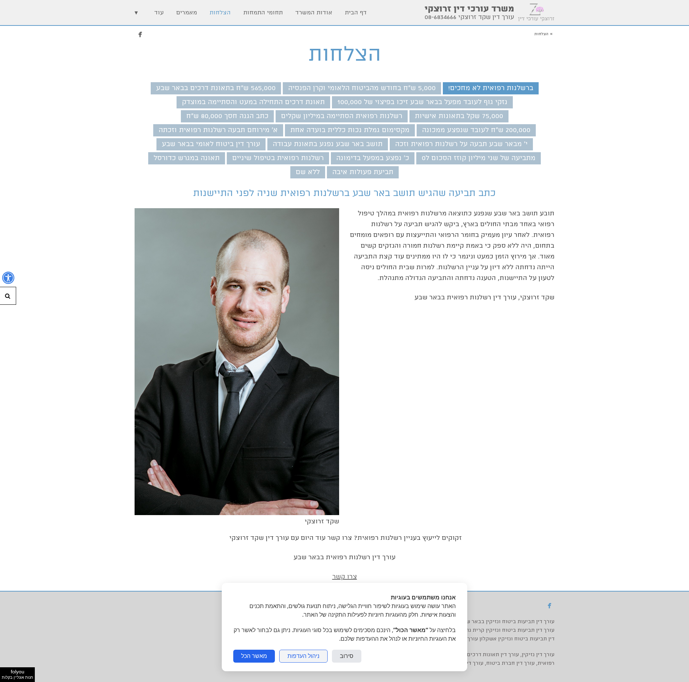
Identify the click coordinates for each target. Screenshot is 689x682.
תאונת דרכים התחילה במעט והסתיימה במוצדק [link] (253, 102)
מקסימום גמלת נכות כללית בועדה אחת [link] (349, 130)
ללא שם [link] (308, 172)
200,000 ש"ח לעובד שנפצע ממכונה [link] (476, 130)
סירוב (346, 656)
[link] (536, 13)
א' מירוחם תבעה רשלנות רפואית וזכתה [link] (218, 130)
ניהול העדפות (303, 656)
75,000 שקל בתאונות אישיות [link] (459, 116)
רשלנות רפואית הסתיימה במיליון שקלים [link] (341, 116)
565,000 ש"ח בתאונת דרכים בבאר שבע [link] (216, 88)
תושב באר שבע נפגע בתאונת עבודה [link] (328, 144)
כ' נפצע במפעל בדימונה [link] (372, 158)
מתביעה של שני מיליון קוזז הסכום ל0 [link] (478, 158)
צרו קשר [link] (344, 577)
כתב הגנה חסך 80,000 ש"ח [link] (227, 116)
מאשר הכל (254, 656)
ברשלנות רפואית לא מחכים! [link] (490, 88)
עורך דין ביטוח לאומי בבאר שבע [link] (211, 144)
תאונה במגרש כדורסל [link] (187, 158)
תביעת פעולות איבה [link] (362, 172)
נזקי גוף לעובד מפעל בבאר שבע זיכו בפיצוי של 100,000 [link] (422, 102)
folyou (17, 674)
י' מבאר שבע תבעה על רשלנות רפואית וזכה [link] (461, 144)
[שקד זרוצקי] (237, 513)
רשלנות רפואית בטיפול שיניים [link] (278, 158)
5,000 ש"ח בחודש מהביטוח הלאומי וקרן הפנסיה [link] (362, 88)
